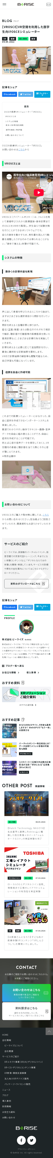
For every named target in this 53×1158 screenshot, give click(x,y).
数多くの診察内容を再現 (14, 125)
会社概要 (8, 1051)
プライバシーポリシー (26, 1149)
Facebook (10, 94)
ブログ (5, 1095)
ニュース (6, 1089)
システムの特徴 (11, 121)
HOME (5, 1034)
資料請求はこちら (26, 1011)
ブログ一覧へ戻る (14, 666)
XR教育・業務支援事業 (15, 1072)
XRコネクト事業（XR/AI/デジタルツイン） (23, 1061)
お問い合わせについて (14, 135)
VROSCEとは (10, 116)
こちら (21, 149)
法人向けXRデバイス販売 (16, 1078)
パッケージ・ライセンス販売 (17, 1084)
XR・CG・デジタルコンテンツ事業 (20, 1067)
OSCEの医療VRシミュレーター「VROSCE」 (23, 111)
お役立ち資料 (8, 1111)
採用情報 (6, 1106)
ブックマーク (43, 94)
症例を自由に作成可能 (14, 130)
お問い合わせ (8, 1117)
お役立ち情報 (9, 672)
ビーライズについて (13, 1045)
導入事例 (31, 672)
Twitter (26, 94)
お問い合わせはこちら (26, 993)
